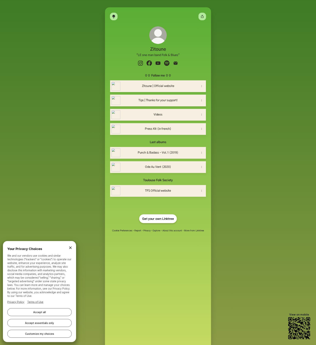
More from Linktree (194, 230)
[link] (140, 63)
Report (137, 230)
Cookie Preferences (122, 230)
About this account (172, 230)
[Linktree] (113, 16)
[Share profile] (202, 16)
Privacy (147, 230)
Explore (156, 230)
